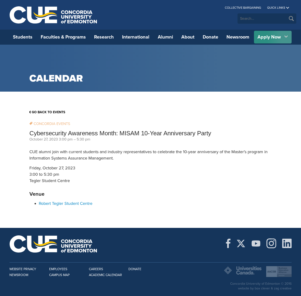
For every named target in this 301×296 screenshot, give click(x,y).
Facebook (228, 243)
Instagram (271, 243)
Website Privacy (22, 269)
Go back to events (48, 112)
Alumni (165, 37)
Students (22, 37)
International (135, 37)
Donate (210, 37)
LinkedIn (287, 243)
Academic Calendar (105, 275)
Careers (96, 269)
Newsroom (237, 37)
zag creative (283, 288)
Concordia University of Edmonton (53, 15)
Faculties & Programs (63, 37)
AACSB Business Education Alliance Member (279, 271)
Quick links (276, 8)
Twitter (241, 243)
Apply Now (269, 37)
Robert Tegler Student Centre (65, 203)
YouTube (256, 243)
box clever (262, 288)
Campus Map (59, 275)
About (187, 37)
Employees (58, 269)
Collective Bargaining (243, 8)
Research (104, 37)
